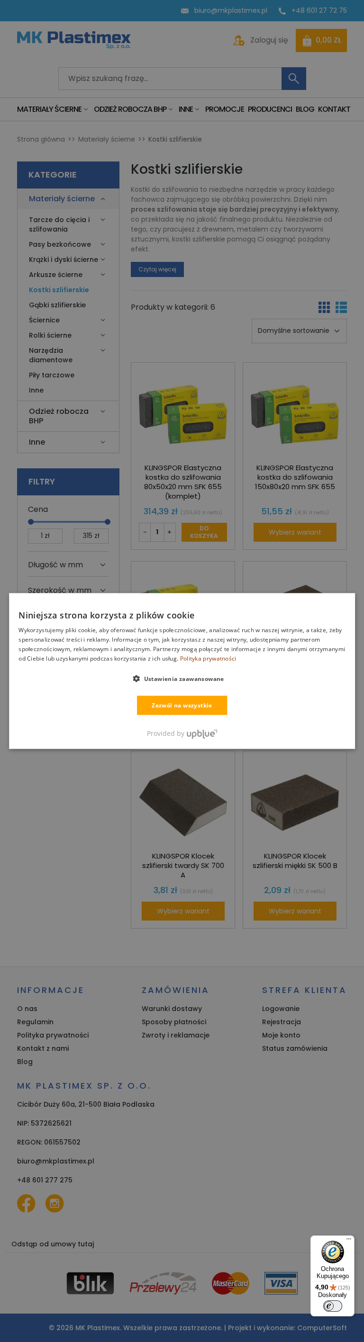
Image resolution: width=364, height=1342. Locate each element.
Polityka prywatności (208, 658)
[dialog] (182, 671)
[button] (182, 678)
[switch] (332, 1306)
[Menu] (349, 1241)
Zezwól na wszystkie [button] (182, 705)
